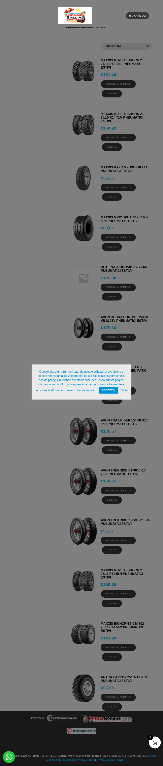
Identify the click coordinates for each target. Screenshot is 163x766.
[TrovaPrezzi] (81, 731)
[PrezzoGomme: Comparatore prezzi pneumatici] (62, 717)
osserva (112, 93)
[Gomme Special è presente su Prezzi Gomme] (105, 717)
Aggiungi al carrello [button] (118, 84)
